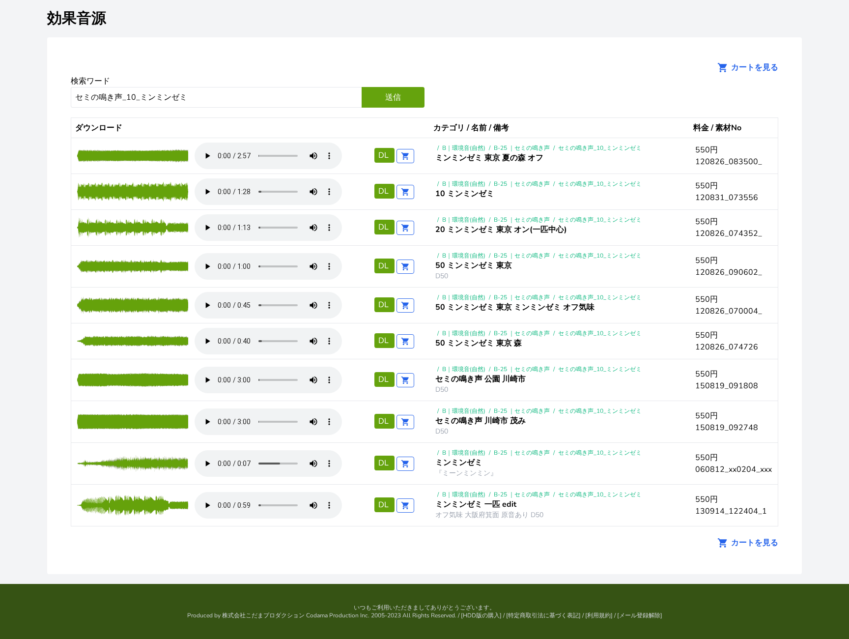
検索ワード (90, 81)
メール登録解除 (639, 615)
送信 (393, 97)
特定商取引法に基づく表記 (543, 615)
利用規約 (599, 615)
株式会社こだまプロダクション (263, 615)
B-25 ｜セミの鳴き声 (522, 148)
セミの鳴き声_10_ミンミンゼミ (600, 148)
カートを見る (753, 67)
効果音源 (76, 18)
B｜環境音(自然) (463, 148)
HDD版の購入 (481, 615)
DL (384, 155)
